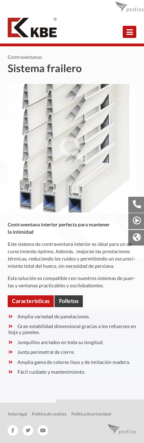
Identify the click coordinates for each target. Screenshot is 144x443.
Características (31, 300)
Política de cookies (49, 414)
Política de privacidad (91, 414)
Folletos (69, 300)
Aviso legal (17, 414)
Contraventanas (25, 57)
